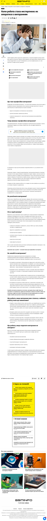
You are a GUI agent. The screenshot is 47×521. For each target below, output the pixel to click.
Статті (3, 8)
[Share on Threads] (3, 66)
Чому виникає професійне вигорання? (15, 73)
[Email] (14, 18)
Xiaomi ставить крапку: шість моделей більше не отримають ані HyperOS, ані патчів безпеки (23, 389)
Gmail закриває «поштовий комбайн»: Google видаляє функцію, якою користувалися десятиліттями (23, 395)
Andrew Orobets (7, 21)
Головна (2, 6)
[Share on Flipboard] (12, 18)
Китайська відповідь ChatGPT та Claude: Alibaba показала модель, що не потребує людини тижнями (23, 401)
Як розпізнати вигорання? (15, 75)
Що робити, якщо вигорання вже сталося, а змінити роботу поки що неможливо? (35, 73)
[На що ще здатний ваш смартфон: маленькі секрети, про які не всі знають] (35, 481)
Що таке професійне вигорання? (16, 69)
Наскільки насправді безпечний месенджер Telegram (9, 470)
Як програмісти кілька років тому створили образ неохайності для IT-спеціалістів (10, 491)
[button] (2, 1)
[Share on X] (10, 18)
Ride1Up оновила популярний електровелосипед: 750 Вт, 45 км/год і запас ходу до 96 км (23, 438)
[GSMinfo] (23, 1)
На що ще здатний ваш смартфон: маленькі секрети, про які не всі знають (34, 491)
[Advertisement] (27, 90)
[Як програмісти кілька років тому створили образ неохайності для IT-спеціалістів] (12, 481)
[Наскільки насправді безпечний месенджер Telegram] (12, 460)
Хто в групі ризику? (14, 77)
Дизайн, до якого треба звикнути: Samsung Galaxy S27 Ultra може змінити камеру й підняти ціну (22, 407)
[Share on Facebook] (8, 18)
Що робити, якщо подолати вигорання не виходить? (34, 77)
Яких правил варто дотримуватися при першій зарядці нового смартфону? (34, 470)
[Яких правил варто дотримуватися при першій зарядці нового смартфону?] (35, 460)
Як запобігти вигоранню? (34, 69)
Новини (6, 6)
